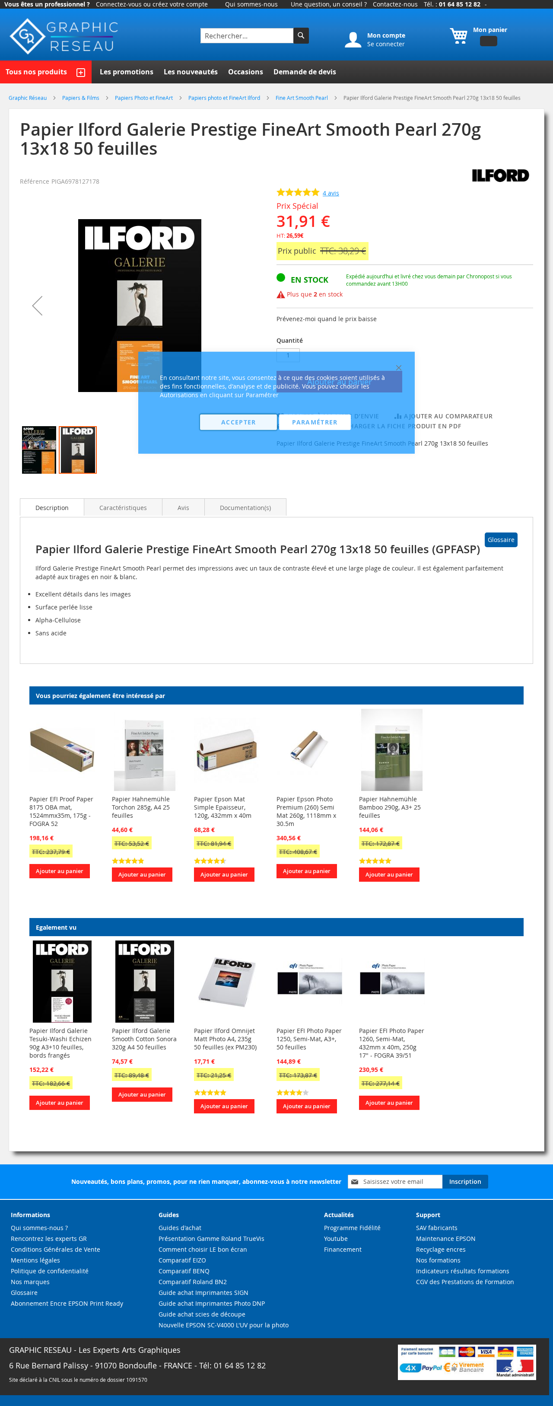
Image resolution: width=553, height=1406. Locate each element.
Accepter (238, 422)
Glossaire (501, 540)
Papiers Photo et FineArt (144, 97)
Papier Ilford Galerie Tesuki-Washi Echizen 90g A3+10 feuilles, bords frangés (60, 1043)
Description (52, 508)
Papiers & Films (81, 97)
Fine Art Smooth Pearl (302, 97)
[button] (37, 305)
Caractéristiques (123, 508)
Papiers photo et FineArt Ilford (224, 97)
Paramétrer (315, 422)
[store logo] (65, 36)
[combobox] (248, 35)
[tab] (52, 507)
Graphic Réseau (28, 97)
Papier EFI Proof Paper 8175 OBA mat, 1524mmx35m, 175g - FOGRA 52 (61, 811)
